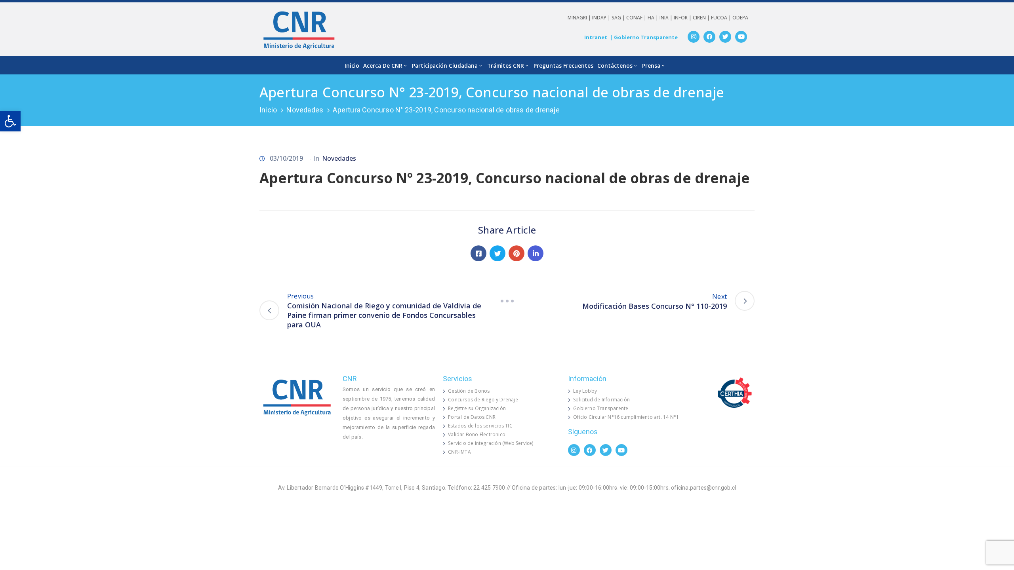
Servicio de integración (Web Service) (490, 443)
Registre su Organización (477, 408)
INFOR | (683, 17)
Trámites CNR (505, 65)
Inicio (352, 65)
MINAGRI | (580, 17)
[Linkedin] (535, 253)
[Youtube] (741, 37)
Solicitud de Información (601, 399)
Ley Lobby (585, 391)
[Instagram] (694, 37)
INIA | (666, 17)
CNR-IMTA (459, 451)
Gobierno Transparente (600, 408)
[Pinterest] (516, 253)
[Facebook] (709, 37)
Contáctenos (615, 65)
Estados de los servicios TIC (480, 425)
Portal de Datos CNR (472, 417)
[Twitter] (725, 37)
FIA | (653, 17)
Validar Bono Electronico (476, 434)
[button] (10, 121)
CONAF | (637, 17)
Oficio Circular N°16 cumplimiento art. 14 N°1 (626, 417)
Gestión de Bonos (469, 391)
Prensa (651, 65)
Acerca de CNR (382, 65)
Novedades (304, 110)
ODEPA (740, 17)
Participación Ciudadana (445, 65)
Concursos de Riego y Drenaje (483, 399)
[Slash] (507, 301)
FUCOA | (721, 17)
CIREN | (702, 17)
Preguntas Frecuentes (563, 65)
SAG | (619, 17)
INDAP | (602, 17)
